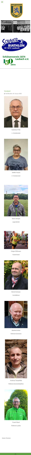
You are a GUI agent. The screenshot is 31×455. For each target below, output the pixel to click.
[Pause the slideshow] (25, 26)
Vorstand (7, 91)
